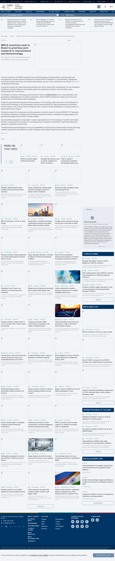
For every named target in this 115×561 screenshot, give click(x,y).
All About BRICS (31, 519)
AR (24, 526)
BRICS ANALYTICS (31, 533)
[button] (87, 246)
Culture (57, 521)
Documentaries (33, 526)
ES (19, 526)
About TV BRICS (33, 516)
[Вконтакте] (72, 521)
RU (2, 526)
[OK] (77, 521)
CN (11, 526)
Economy (44, 528)
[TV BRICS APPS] (92, 520)
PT (15, 526)
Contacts (31, 541)
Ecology (44, 519)
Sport (43, 524)
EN (6, 526)
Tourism (57, 524)
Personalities (59, 519)
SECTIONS (45, 516)
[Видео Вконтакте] (82, 526)
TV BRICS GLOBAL (31, 529)
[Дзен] (87, 521)
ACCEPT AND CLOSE (103, 555)
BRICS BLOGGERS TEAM (33, 537)
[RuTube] (72, 526)
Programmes (32, 523)
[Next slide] (11, 162)
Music (43, 521)
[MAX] (87, 526)
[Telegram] (77, 526)
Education (45, 526)
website (74, 82)
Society (57, 528)
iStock (6, 133)
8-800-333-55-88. (71, 548)
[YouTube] (82, 521)
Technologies (59, 526)
